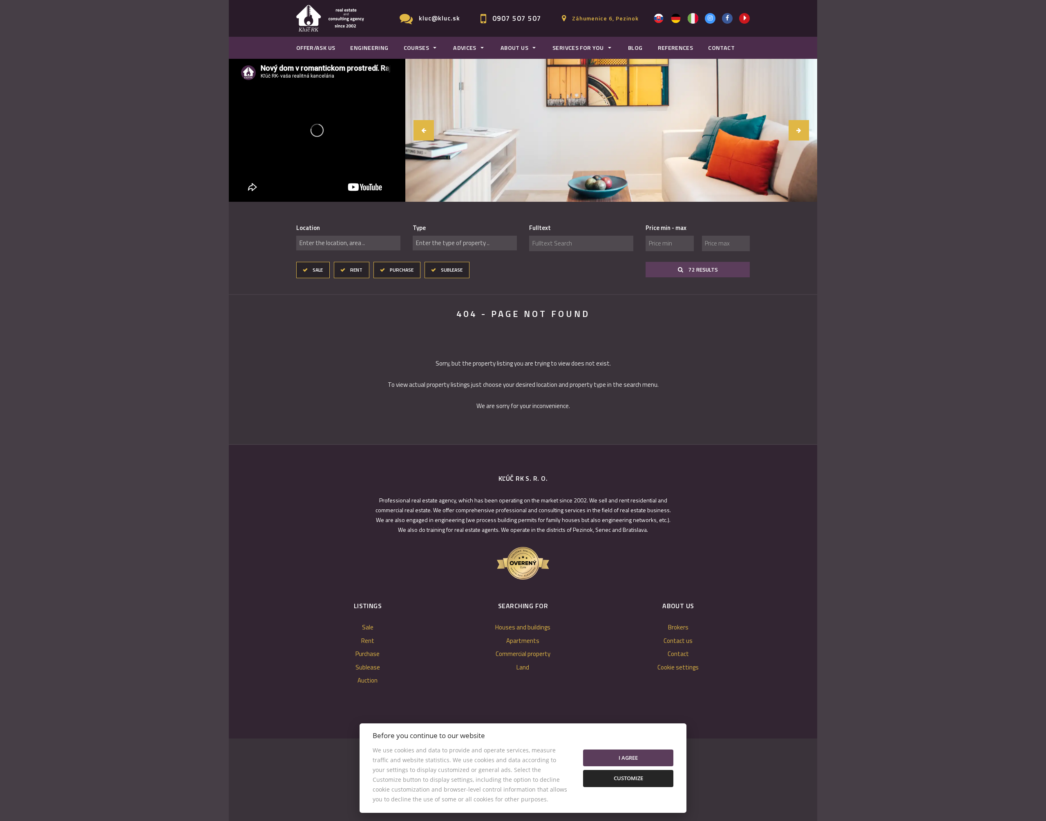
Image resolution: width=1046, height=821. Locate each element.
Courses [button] (416, 47)
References (675, 47)
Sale (318, 270)
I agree (628, 757)
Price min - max (666, 227)
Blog (635, 47)
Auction (368, 680)
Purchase (401, 270)
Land (522, 667)
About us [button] (514, 47)
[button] (423, 130)
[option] (611, 130)
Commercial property (523, 653)
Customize (628, 778)
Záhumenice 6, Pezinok (605, 18)
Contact (721, 47)
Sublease (452, 270)
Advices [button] (464, 47)
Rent (356, 270)
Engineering (369, 47)
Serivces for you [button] (578, 47)
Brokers (678, 627)
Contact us (678, 640)
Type (419, 227)
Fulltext (540, 227)
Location (308, 227)
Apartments (522, 640)
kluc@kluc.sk (439, 18)
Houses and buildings (522, 627)
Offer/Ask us (315, 47)
